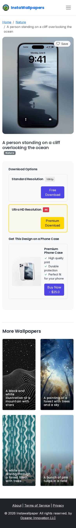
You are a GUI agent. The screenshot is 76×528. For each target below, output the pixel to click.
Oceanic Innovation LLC (38, 518)
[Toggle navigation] (68, 7)
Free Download (52, 192)
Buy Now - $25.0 (54, 289)
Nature (21, 22)
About (16, 505)
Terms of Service (37, 505)
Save (64, 43)
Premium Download (52, 223)
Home (6, 22)
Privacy (58, 505)
